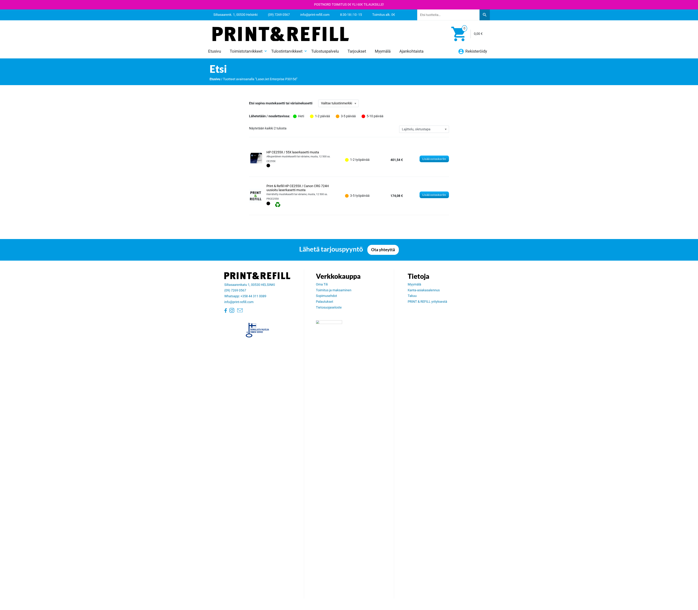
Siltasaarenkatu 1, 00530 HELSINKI (249, 285)
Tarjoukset (357, 51)
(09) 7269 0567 (235, 290)
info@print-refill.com (239, 302)
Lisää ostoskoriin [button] (434, 158)
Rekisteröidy (475, 51)
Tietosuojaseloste (329, 307)
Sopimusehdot (326, 296)
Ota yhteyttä (383, 249)
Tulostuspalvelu (325, 51)
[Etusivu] (280, 34)
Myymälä (383, 51)
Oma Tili (322, 284)
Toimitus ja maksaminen (333, 290)
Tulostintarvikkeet (286, 51)
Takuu (412, 296)
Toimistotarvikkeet (246, 51)
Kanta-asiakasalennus (424, 290)
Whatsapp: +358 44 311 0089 (245, 296)
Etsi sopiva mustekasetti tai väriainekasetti (280, 103)
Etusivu (214, 51)
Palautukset (324, 301)
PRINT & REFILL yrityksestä (427, 301)
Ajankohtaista (411, 51)
